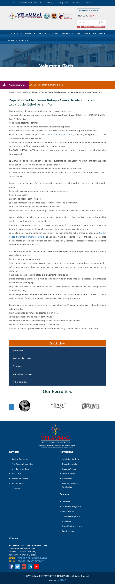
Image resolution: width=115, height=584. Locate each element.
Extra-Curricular (98, 33)
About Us (17, 33)
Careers (76, 3)
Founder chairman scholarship (70, 485)
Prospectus (18, 366)
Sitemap (67, 3)
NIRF (42, 3)
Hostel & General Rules (72, 526)
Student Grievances (20, 459)
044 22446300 (37, 560)
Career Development (71, 516)
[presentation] (11, 408)
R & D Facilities (20, 381)
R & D (86, 33)
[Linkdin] (30, 566)
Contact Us (86, 3)
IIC (54, 3)
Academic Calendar (20, 478)
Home (10, 33)
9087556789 (23, 560)
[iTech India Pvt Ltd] (62, 580)
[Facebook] (11, 566)
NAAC (73, 33)
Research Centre (69, 468)
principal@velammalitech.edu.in (32, 557)
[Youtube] (36, 566)
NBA (59, 3)
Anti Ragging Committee (22, 464)
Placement (12, 40)
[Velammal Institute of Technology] (40, 16)
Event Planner (68, 531)
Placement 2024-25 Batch (88, 10)
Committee (64, 33)
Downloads (67, 478)
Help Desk (16, 488)
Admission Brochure (70, 459)
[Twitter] (17, 566)
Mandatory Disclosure (23, 373)
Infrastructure (68, 511)
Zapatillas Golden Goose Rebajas (60, 134)
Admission (23, 40)
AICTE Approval (18, 483)
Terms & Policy (68, 473)
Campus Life (52, 33)
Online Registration (70, 464)
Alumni (13, 3)
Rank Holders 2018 (22, 358)
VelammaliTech (23, 92)
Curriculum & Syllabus (71, 506)
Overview (66, 501)
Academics (40, 33)
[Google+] (24, 566)
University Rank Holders (28, 3)
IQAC (79, 33)
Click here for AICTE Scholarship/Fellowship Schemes (36, 84)
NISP (48, 3)
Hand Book (67, 521)
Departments (29, 33)
